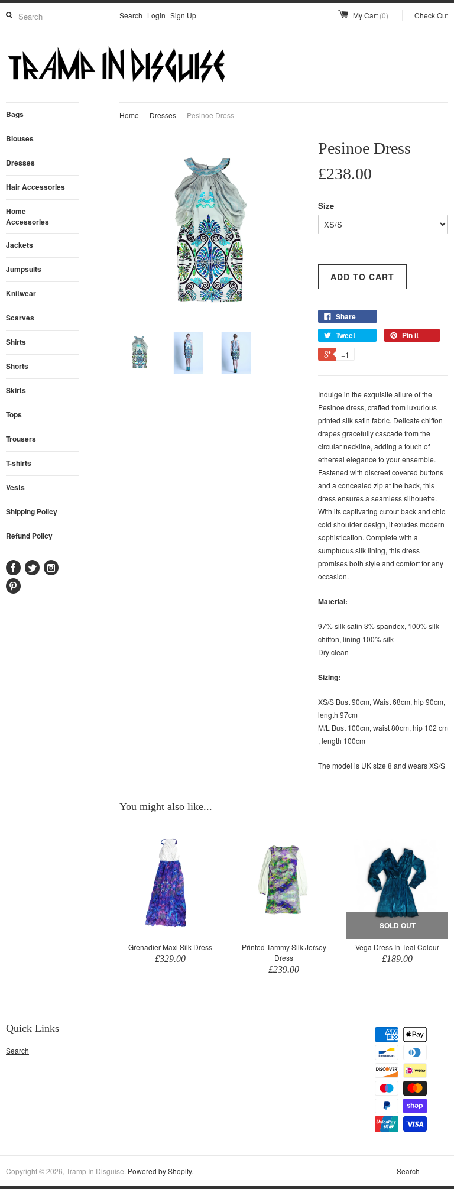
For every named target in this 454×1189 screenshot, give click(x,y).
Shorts (17, 366)
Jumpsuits (23, 269)
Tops (14, 414)
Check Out (431, 15)
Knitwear (21, 293)
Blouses (20, 138)
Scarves (20, 317)
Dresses (20, 162)
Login (156, 15)
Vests (15, 487)
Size (326, 205)
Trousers (21, 438)
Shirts (16, 341)
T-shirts (18, 463)
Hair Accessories (35, 187)
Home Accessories (27, 216)
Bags (15, 114)
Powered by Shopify (160, 1171)
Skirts (16, 390)
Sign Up (183, 15)
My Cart (370, 15)
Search (130, 15)
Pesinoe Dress (210, 115)
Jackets (19, 244)
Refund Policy (29, 535)
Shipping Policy (31, 511)
